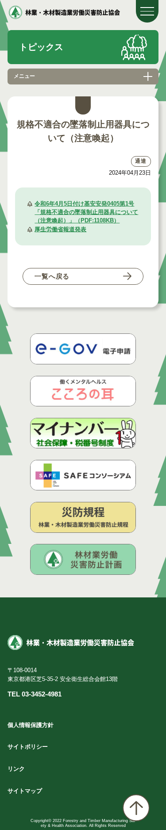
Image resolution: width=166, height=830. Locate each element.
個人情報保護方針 (31, 725)
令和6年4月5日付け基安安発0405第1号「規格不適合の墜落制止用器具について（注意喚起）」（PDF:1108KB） (86, 212)
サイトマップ (25, 791)
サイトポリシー (28, 746)
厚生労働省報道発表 (60, 229)
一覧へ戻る (52, 276)
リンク (16, 768)
